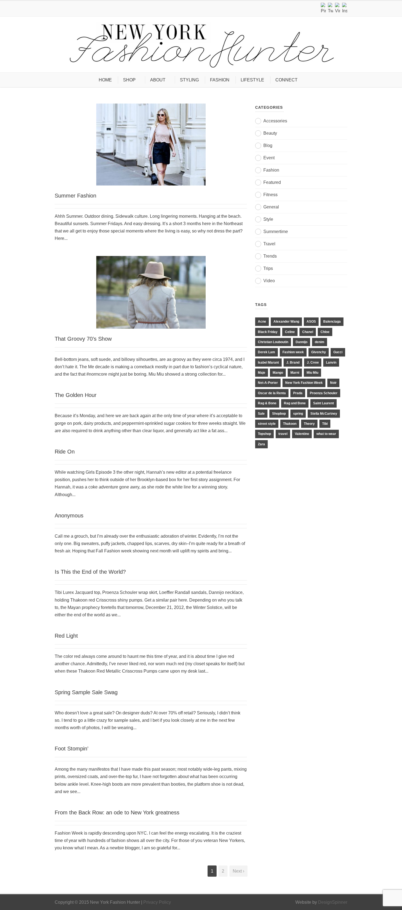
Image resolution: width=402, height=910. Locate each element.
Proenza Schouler (323, 393)
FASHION (219, 80)
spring (298, 414)
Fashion (271, 170)
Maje (261, 373)
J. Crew (313, 362)
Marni (294, 373)
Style (268, 219)
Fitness (270, 194)
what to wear (326, 434)
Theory (309, 424)
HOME (105, 80)
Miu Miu (312, 373)
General (271, 207)
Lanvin (331, 362)
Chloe (325, 332)
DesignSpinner (332, 902)
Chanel (307, 332)
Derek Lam (266, 352)
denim (319, 342)
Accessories (275, 121)
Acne (262, 321)
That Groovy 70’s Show (83, 339)
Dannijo (301, 342)
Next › (238, 871)
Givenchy (318, 352)
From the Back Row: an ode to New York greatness (117, 812)
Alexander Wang (286, 321)
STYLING (189, 80)
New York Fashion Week (304, 383)
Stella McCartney (323, 414)
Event (269, 157)
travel (282, 434)
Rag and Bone (295, 403)
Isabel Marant (268, 362)
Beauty (270, 133)
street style (267, 424)
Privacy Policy (157, 902)
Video (269, 280)
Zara (261, 444)
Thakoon (289, 424)
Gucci (337, 352)
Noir (333, 383)
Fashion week (293, 352)
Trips (268, 268)
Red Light (66, 636)
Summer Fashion (75, 196)
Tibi (325, 424)
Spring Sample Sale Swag (86, 692)
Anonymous (69, 516)
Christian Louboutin (273, 342)
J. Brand (292, 362)
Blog (267, 145)
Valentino (302, 434)
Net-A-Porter (268, 383)
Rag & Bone (267, 403)
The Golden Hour (76, 395)
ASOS (311, 321)
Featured (272, 182)
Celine (290, 332)
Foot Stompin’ (71, 749)
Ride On (65, 452)
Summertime (275, 231)
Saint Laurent (323, 403)
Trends (270, 256)
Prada (297, 393)
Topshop (264, 434)
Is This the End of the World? (90, 572)
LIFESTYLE (252, 80)
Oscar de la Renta (272, 393)
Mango (278, 373)
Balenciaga (332, 321)
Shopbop (279, 414)
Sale (261, 414)
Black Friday (268, 332)
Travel (269, 244)
